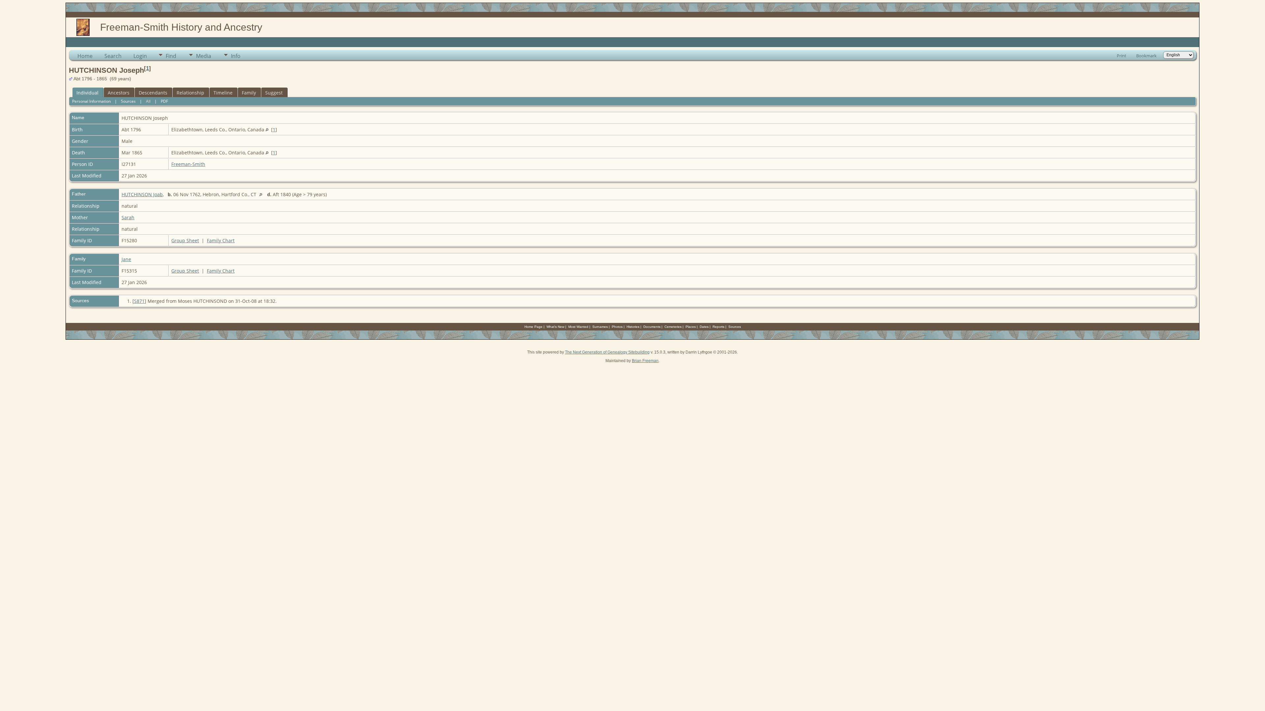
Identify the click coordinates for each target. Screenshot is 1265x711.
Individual (87, 93)
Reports (718, 327)
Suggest (274, 93)
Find (171, 56)
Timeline (223, 93)
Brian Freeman (645, 360)
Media (203, 56)
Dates (704, 327)
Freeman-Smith (188, 164)
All (148, 101)
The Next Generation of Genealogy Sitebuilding (607, 352)
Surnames (600, 327)
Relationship (190, 93)
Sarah (128, 217)
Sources (128, 101)
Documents (652, 327)
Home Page (533, 327)
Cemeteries (673, 327)
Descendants (153, 93)
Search (113, 56)
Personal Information (91, 101)
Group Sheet (185, 240)
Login (140, 56)
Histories (633, 327)
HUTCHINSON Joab (142, 194)
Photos (617, 327)
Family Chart (221, 240)
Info (235, 56)
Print (1121, 56)
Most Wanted (578, 327)
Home (85, 56)
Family (249, 93)
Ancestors (118, 93)
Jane (126, 259)
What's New (555, 327)
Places (691, 327)
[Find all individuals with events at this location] (267, 129)
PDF (164, 101)
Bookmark (1146, 56)
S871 (139, 301)
